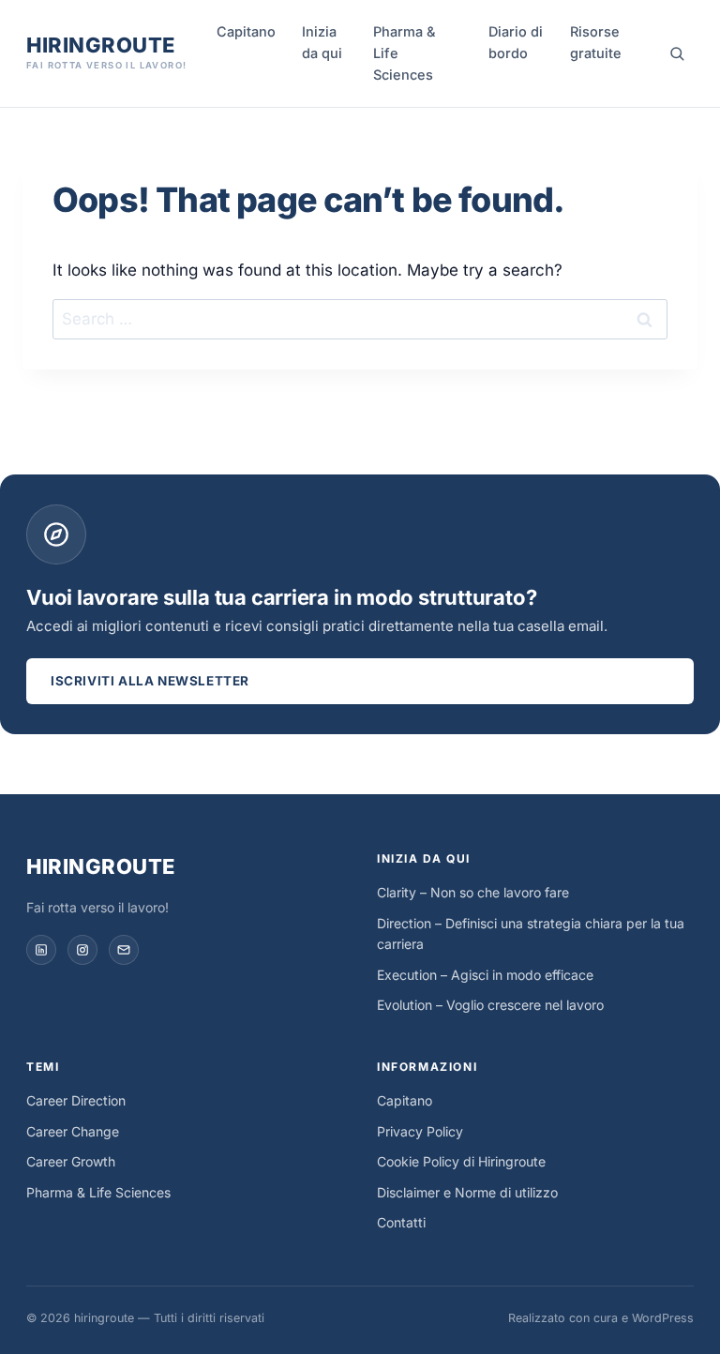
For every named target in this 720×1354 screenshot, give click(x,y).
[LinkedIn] (41, 950)
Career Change (72, 1131)
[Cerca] (677, 53)
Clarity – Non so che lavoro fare (473, 892)
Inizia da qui (322, 42)
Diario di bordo (515, 42)
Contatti (401, 1222)
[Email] (124, 950)
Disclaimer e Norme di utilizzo (467, 1192)
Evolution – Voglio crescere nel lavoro (490, 1005)
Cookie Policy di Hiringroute (461, 1161)
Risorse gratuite (596, 42)
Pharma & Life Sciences (404, 53)
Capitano (246, 31)
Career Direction (76, 1100)
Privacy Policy (420, 1131)
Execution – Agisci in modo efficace (485, 975)
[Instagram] (83, 950)
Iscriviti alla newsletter (150, 680)
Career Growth (70, 1161)
